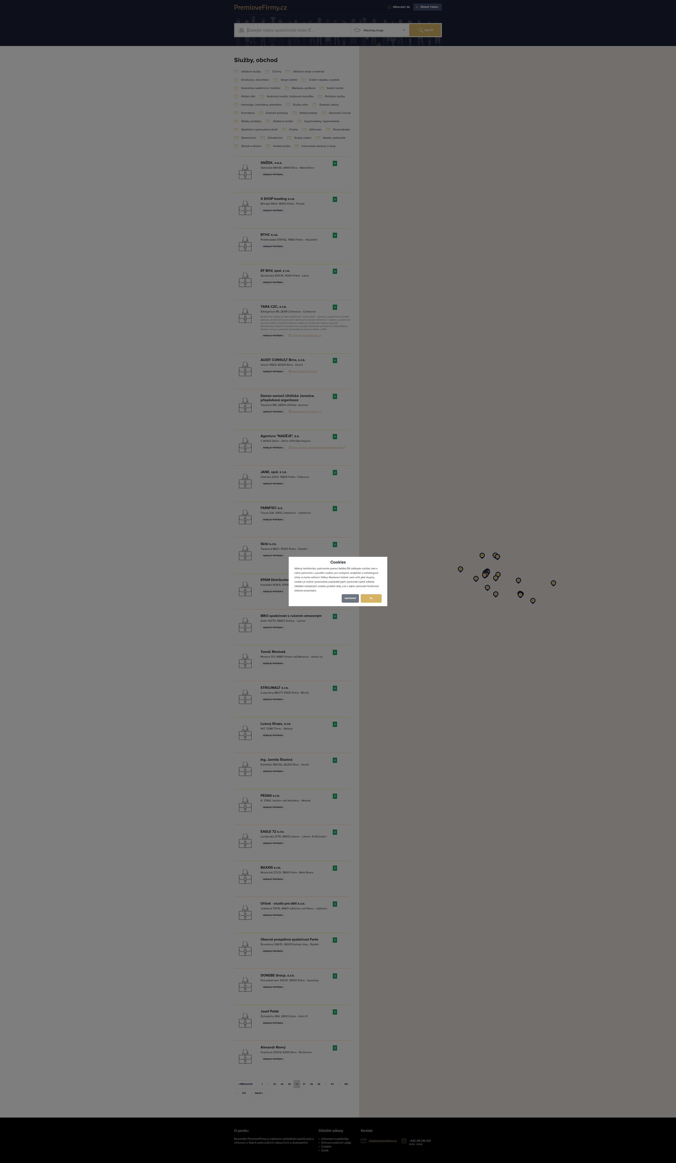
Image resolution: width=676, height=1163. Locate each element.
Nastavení (350, 598)
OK (371, 598)
